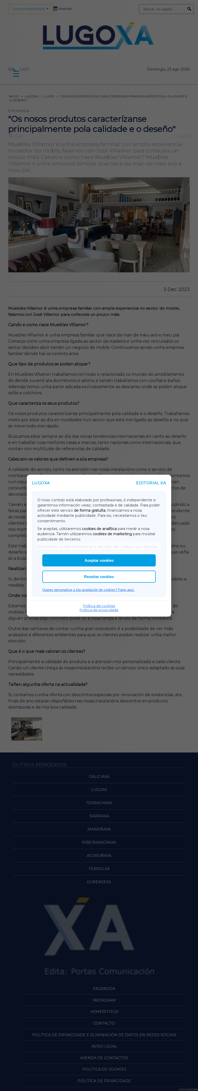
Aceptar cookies (99, 560)
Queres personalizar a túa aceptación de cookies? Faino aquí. (88, 590)
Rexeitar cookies (99, 576)
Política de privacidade (99, 610)
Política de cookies (99, 606)
